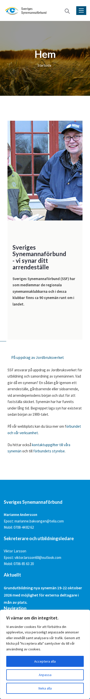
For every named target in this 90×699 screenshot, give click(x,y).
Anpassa (45, 675)
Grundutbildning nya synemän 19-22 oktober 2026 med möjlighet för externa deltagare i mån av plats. (43, 595)
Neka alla (45, 688)
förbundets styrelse (49, 451)
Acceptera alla (45, 661)
